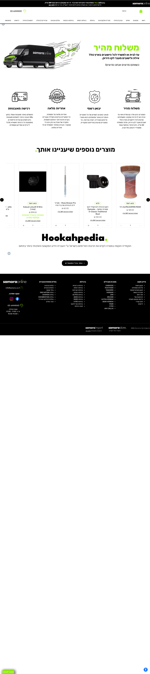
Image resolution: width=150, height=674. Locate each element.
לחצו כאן (88, 331)
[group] (75, 200)
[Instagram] (11, 299)
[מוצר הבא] (2, 200)
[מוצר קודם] (148, 200)
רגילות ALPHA (77, 295)
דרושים (140, 304)
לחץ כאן (51, 5)
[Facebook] (17, 299)
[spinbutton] (130, 225)
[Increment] (120, 225)
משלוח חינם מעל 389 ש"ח (130, 213)
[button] (140, 11)
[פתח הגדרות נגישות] (146, 670)
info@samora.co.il (13, 288)
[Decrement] (139, 225)
